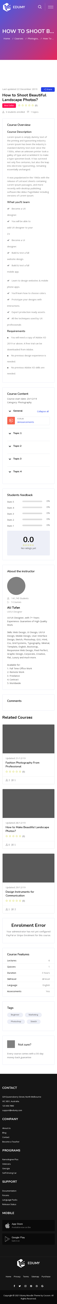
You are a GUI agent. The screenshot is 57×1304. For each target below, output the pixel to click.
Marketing (33, 1014)
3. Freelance (13, 675)
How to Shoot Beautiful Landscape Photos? (49, 38)
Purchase (46, 1276)
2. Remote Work (15, 671)
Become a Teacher (10, 1141)
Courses (19, 38)
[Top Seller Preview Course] (28, 739)
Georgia (6, 1168)
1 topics (34, 112)
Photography (34, 38)
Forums (5, 1195)
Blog (4, 1132)
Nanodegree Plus (10, 1159)
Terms (26, 1276)
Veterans (6, 1164)
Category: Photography (19, 402)
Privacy (17, 1276)
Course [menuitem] (10, 69)
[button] (10, 411)
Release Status (9, 1204)
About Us (6, 1128)
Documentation (9, 1190)
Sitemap (35, 1276)
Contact (5, 1137)
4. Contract (13, 679)
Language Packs (9, 1199)
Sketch (34, 1021)
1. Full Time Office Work (19, 668)
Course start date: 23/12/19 (22, 398)
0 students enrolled (15, 112)
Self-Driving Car (9, 1173)
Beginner (15, 1014)
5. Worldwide (14, 683)
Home (6, 38)
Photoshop (16, 1021)
